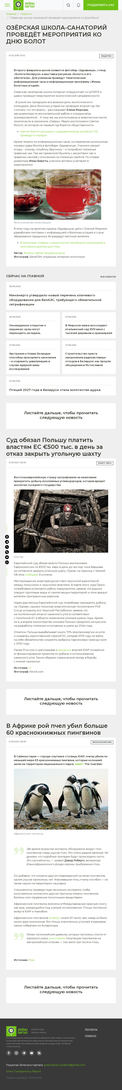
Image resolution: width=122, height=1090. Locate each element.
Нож (31, 960)
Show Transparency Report (23, 1071)
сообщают (31, 574)
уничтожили (57, 938)
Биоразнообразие (102, 742)
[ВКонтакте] (7, 557)
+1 (30, 667)
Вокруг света (105, 463)
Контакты (91, 1029)
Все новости (108, 277)
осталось (55, 917)
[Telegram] (7, 542)
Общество (106, 56)
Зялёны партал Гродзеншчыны (44, 253)
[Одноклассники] (7, 537)
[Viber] (7, 552)
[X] (7, 547)
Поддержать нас (100, 5)
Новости (26, 13)
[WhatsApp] (7, 562)
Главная (11, 13)
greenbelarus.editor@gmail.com (64, 1065)
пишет (79, 764)
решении (64, 650)
